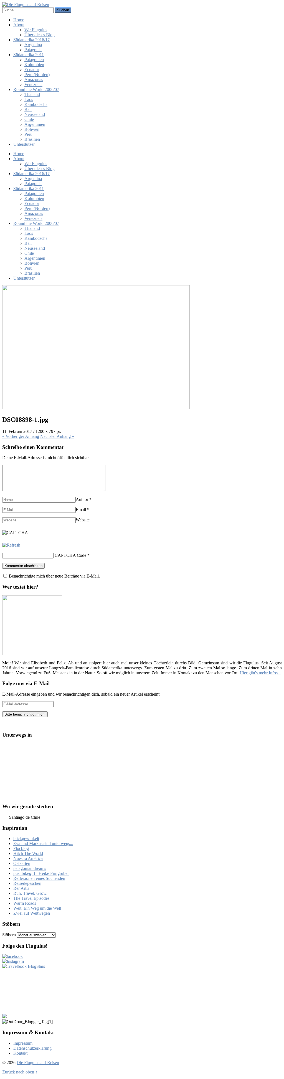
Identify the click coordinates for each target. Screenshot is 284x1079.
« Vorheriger (20, 436)
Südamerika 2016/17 (31, 39)
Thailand (32, 94)
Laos (28, 99)
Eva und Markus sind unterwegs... (43, 843)
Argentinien (34, 124)
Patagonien (34, 59)
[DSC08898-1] (96, 407)
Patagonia (33, 49)
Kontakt (20, 1053)
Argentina (33, 44)
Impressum (22, 1043)
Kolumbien (34, 64)
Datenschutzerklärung (32, 1048)
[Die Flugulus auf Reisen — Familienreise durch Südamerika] (25, 4)
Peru (28, 134)
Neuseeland (34, 114)
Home (18, 19)
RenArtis (21, 888)
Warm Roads (24, 903)
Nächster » (57, 436)
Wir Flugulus (35, 29)
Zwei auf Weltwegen (31, 913)
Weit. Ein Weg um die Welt (37, 908)
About (18, 24)
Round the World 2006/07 (36, 89)
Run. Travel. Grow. (30, 893)
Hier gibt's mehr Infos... (260, 672)
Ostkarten (21, 863)
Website (83, 520)
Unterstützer (24, 144)
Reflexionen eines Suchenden (39, 878)
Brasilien (32, 139)
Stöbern (9, 934)
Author (82, 499)
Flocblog (21, 848)
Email (81, 509)
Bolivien (31, 129)
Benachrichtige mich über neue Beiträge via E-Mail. (54, 576)
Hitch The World (28, 853)
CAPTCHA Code (70, 555)
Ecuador (31, 69)
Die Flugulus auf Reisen (38, 1062)
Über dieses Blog (39, 34)
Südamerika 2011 (28, 54)
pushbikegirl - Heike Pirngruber (41, 873)
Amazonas (33, 79)
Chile (29, 119)
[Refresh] (11, 545)
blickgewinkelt (26, 838)
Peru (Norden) (37, 74)
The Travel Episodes (31, 898)
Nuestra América (28, 858)
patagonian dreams (29, 868)
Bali (28, 109)
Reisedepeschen (27, 883)
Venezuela (33, 84)
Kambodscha (35, 104)
